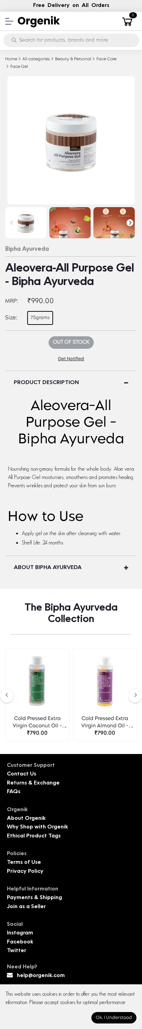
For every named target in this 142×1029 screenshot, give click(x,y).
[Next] (129, 222)
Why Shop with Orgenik (37, 827)
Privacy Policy (25, 871)
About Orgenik (26, 818)
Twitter (16, 950)
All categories (35, 59)
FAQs (13, 792)
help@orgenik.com (41, 975)
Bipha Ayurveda (27, 249)
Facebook (20, 942)
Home (11, 59)
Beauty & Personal (72, 59)
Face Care (105, 59)
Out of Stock (71, 342)
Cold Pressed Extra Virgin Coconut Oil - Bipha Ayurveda (37, 723)
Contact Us (21, 774)
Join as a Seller (26, 907)
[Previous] (12, 222)
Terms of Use (24, 862)
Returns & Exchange (33, 783)
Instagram (20, 933)
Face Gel (18, 67)
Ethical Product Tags (34, 836)
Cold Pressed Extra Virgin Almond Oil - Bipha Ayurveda (105, 723)
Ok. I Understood (114, 1017)
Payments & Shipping (34, 898)
